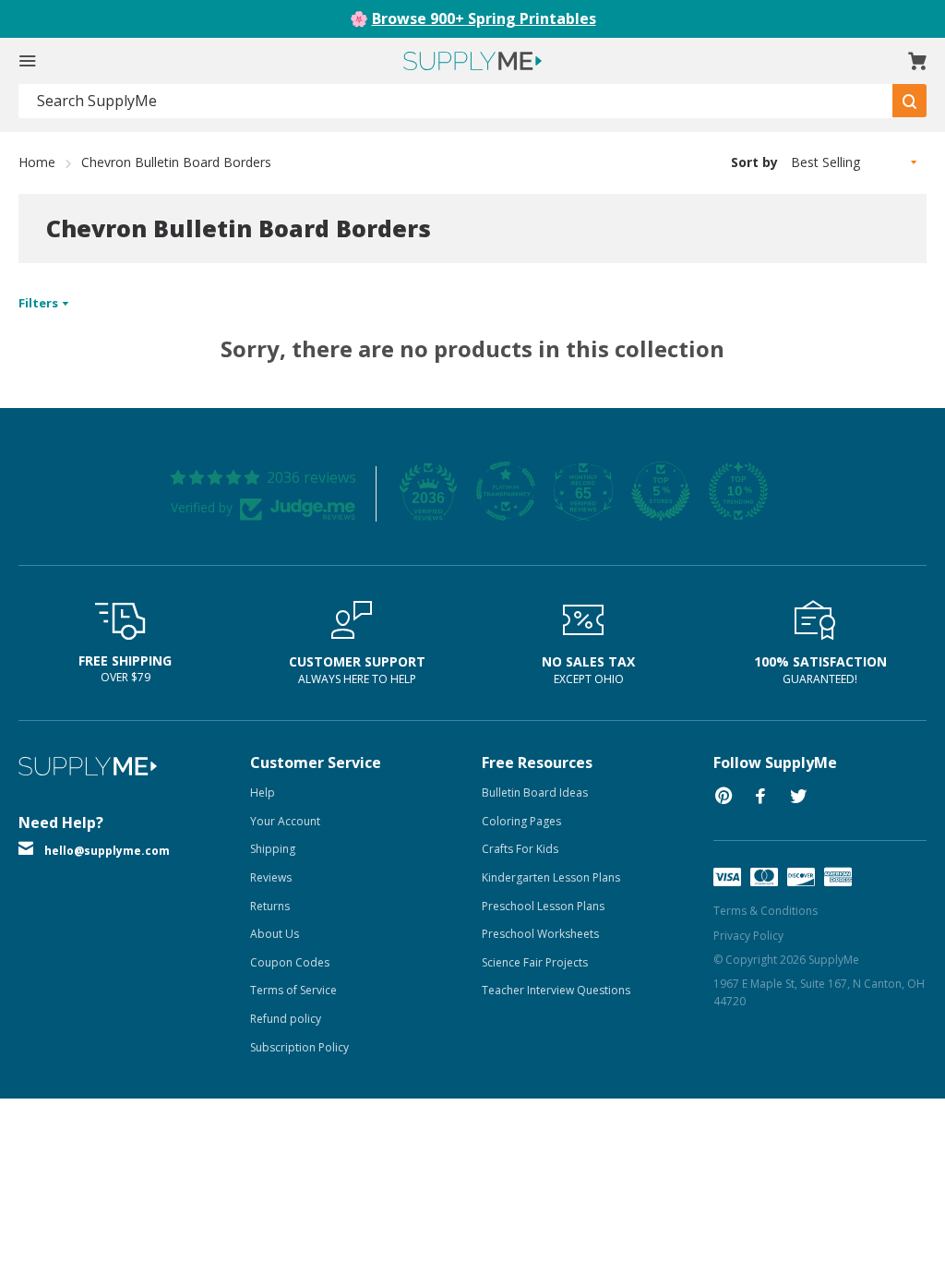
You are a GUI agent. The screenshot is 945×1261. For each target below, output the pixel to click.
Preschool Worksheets (540, 934)
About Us (274, 934)
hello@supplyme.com (107, 851)
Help (262, 792)
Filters (39, 302)
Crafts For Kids (520, 849)
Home (36, 162)
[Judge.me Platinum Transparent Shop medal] (505, 491)
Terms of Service (293, 990)
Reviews (271, 877)
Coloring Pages (521, 821)
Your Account (285, 821)
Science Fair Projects (535, 962)
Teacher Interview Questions (556, 990)
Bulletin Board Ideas (535, 792)
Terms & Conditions (765, 911)
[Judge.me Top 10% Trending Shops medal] (738, 491)
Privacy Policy (748, 935)
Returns (270, 906)
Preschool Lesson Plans (543, 906)
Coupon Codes (289, 962)
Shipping (272, 849)
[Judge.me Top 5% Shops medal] (660, 491)
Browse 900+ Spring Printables (484, 18)
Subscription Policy (299, 1047)
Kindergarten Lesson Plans (551, 877)
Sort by (754, 162)
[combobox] (455, 101)
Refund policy (285, 1019)
